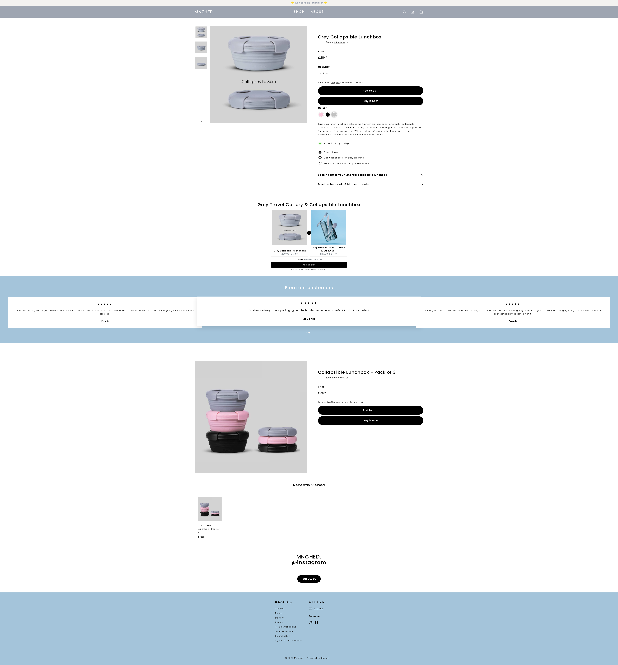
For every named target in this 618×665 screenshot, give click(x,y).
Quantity (323, 67)
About (317, 11)
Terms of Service (284, 631)
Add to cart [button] (309, 264)
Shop (299, 11)
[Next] (201, 120)
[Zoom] (258, 74)
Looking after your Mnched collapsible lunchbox (352, 175)
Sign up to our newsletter (288, 640)
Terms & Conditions (285, 626)
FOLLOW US (309, 579)
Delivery (279, 617)
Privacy (279, 622)
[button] (321, 114)
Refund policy (282, 636)
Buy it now (371, 101)
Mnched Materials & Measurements (343, 184)
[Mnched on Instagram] (310, 622)
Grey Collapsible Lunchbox (290, 250)
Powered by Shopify (318, 658)
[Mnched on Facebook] (316, 622)
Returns (279, 613)
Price (321, 51)
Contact (279, 608)
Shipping (335, 82)
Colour (322, 108)
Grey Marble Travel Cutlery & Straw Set (328, 249)
